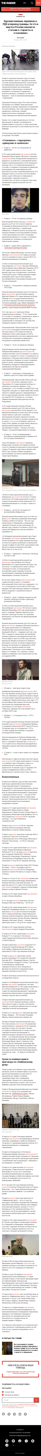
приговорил (17, 266)
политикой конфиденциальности (10, 1406)
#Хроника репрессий (8, 46)
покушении (14, 421)
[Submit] (36, 1400)
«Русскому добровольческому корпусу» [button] (19, 305)
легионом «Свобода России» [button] (16, 248)
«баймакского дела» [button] (20, 1094)
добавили (25, 706)
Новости (20, 16)
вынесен (16, 1294)
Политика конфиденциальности (20, 1435)
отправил (29, 222)
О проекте (19, 1429)
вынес (14, 312)
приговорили (25, 154)
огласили (20, 945)
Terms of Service (19, 1407)
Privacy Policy (11, 1407)
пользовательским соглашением (26, 1404)
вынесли (26, 852)
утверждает (31, 741)
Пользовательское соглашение (19, 1432)
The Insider (20, 38)
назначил (15, 825)
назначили (19, 816)
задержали (6, 158)
